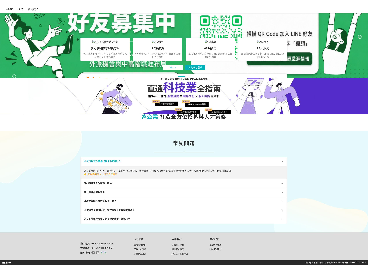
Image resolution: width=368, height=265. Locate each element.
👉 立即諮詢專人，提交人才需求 (100, 174)
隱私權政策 (6, 262)
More (173, 67)
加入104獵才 (215, 249)
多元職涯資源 (140, 253)
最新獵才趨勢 (178, 249)
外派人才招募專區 (180, 253)
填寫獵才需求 (195, 67)
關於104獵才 (215, 244)
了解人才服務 (140, 249)
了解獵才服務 (178, 244)
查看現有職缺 (140, 244)
